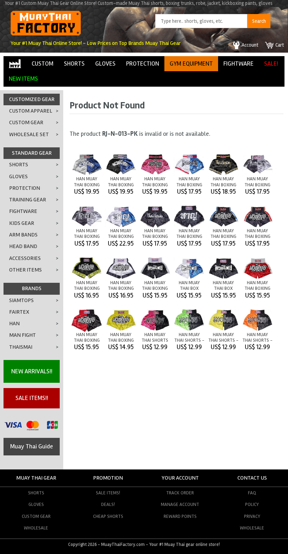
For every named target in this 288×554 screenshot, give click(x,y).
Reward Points (180, 516)
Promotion (108, 477)
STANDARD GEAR (32, 152)
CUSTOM (42, 63)
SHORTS (74, 63)
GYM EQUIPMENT (191, 63)
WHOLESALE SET (29, 134)
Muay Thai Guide (31, 446)
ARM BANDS (23, 234)
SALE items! (108, 493)
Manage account (180, 504)
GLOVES (105, 63)
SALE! (271, 63)
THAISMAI (20, 347)
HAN (14, 323)
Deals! (108, 504)
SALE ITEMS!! (31, 398)
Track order (180, 493)
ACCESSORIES (25, 258)
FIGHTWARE (238, 63)
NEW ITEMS (23, 78)
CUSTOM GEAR (26, 122)
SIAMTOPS (21, 300)
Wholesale (36, 528)
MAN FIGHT (22, 335)
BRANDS (31, 288)
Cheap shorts (108, 516)
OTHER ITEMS (25, 269)
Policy (252, 504)
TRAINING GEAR (27, 199)
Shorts (36, 493)
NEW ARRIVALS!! (31, 371)
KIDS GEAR (21, 223)
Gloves (36, 504)
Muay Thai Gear (36, 477)
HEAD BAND (23, 246)
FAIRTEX (19, 311)
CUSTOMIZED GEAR (31, 99)
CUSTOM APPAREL (30, 110)
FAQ (252, 493)
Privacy (252, 516)
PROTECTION (142, 63)
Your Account (180, 477)
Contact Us (252, 477)
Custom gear (36, 516)
